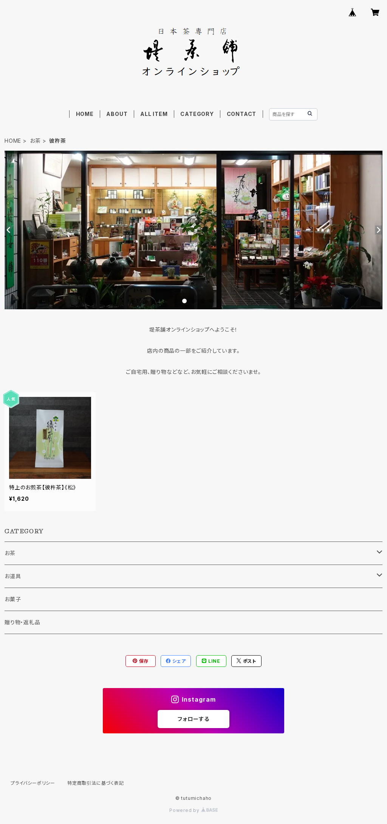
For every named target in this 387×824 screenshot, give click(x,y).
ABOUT (116, 114)
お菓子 (13, 599)
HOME (85, 114)
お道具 (13, 576)
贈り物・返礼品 (22, 622)
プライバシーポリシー (33, 783)
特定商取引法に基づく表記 (95, 783)
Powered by (185, 810)
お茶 (35, 140)
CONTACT (242, 114)
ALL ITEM (153, 114)
